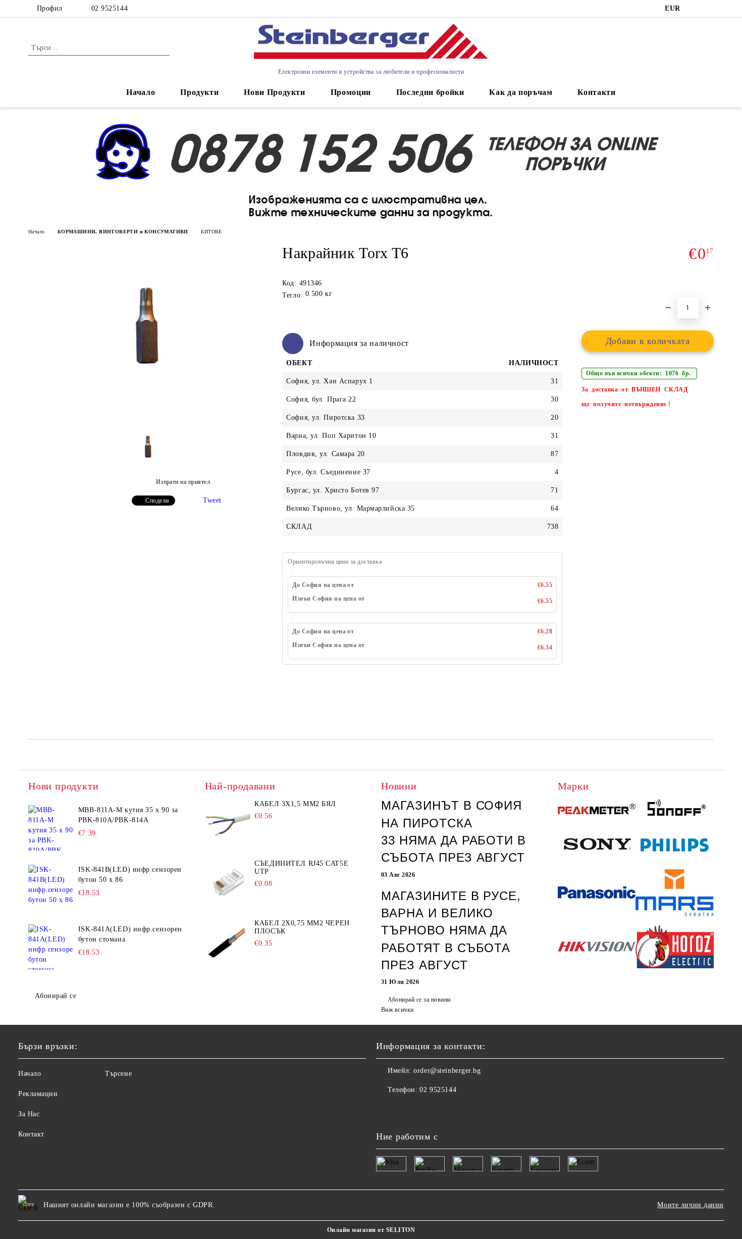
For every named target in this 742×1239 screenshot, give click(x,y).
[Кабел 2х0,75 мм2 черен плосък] (227, 942)
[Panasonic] (597, 894)
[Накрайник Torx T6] (148, 404)
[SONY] (597, 846)
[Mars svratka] (674, 894)
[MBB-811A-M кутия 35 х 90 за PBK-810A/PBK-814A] (51, 828)
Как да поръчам (520, 92)
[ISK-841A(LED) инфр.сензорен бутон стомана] (51, 947)
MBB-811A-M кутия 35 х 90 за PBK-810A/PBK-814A (128, 815)
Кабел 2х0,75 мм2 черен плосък (301, 927)
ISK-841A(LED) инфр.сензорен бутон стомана (130, 934)
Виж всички (397, 1009)
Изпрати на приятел (183, 481)
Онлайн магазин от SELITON (371, 1229)
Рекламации (38, 1094)
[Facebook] (384, 1110)
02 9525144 (109, 8)
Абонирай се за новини (419, 999)
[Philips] (674, 846)
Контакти (596, 92)
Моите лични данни (690, 1205)
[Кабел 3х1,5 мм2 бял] (227, 823)
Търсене (118, 1073)
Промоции (351, 92)
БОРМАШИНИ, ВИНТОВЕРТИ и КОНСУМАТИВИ (123, 231)
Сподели (157, 500)
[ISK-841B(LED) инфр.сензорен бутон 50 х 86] (51, 887)
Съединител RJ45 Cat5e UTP (301, 867)
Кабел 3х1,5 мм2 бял (295, 804)
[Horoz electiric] (674, 948)
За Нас (28, 1114)
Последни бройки (430, 92)
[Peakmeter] (597, 811)
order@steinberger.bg (447, 1070)
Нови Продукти (274, 92)
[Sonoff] (674, 810)
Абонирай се (55, 996)
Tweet (212, 500)
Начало (140, 92)
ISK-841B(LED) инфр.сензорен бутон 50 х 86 (130, 874)
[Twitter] (406, 1110)
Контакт (31, 1134)
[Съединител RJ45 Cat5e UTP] (227, 882)
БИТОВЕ (211, 231)
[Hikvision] (597, 948)
